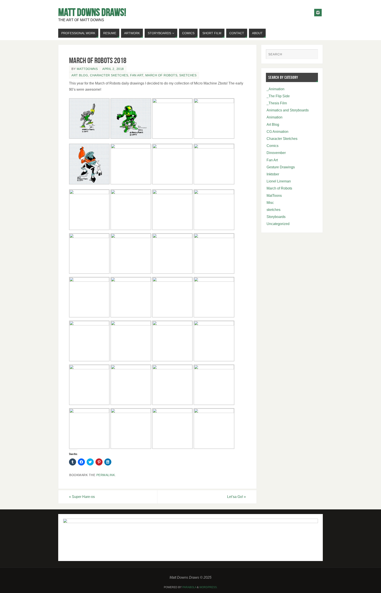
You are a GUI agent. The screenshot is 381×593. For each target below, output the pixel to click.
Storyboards (276, 217)
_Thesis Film (277, 103)
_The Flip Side (278, 96)
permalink (105, 475)
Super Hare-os (82, 497)
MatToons (274, 195)
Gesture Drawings (281, 167)
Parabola (189, 587)
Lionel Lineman (279, 181)
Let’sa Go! (236, 497)
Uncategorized (278, 224)
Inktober (273, 174)
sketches (187, 75)
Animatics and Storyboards (288, 110)
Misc (270, 203)
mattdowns (87, 69)
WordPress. (208, 587)
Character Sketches (109, 75)
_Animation (275, 89)
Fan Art (136, 75)
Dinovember (276, 153)
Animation (274, 117)
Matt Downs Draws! (92, 12)
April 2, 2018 (113, 69)
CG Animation (277, 131)
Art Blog (79, 75)
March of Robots (161, 75)
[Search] (312, 55)
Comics (272, 146)
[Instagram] (318, 12)
